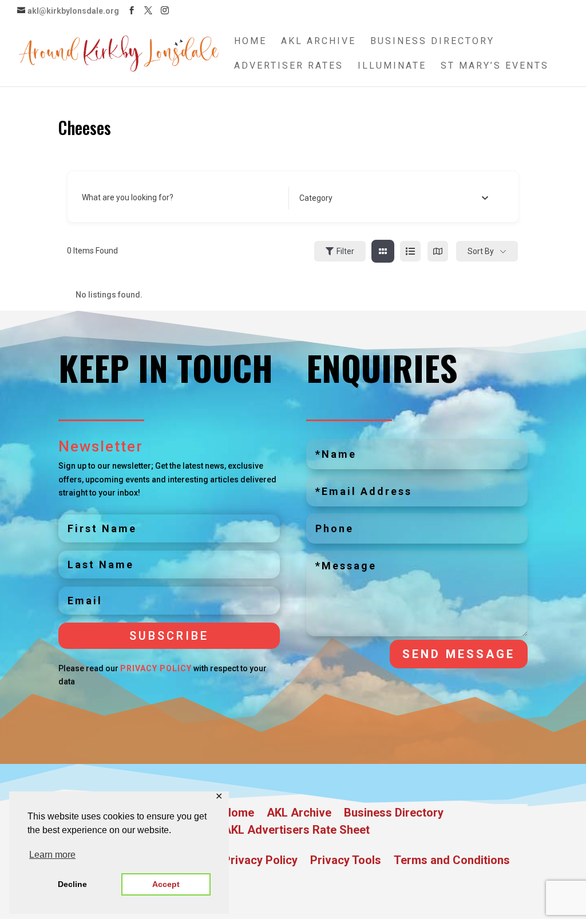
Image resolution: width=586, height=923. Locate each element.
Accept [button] (166, 884)
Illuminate (392, 66)
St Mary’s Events (495, 66)
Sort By (481, 251)
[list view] (410, 251)
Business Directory (432, 41)
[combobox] (394, 198)
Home (250, 41)
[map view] (437, 251)
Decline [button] (72, 884)
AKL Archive (318, 41)
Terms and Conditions (452, 861)
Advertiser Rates (288, 66)
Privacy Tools (345, 861)
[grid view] (382, 251)
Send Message (458, 654)
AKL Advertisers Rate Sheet (296, 831)
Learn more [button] (52, 854)
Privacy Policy (156, 668)
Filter (345, 251)
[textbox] (315, 198)
